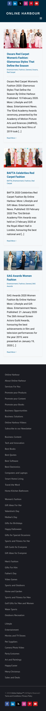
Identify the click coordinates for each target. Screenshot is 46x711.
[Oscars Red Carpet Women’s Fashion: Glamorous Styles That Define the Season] (23, 38)
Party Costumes (12, 653)
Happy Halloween (13, 529)
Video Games (11, 579)
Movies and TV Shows (15, 635)
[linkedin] (13, 704)
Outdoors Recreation (14, 615)
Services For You (12, 386)
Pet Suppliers (11, 641)
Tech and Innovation (14, 443)
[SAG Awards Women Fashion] (23, 260)
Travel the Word (12, 484)
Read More (11, 138)
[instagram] (24, 704)
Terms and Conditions (13, 696)
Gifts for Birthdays (13, 523)
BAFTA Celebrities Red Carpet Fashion (20, 175)
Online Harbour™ (17, 693)
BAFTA (9, 181)
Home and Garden (13, 591)
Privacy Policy (27, 696)
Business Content (13, 436)
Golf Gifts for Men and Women (19, 603)
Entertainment (12, 69)
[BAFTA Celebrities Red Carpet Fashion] (23, 157)
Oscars (35, 69)
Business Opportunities (16, 410)
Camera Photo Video (14, 647)
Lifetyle (8, 623)
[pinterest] (29, 704)
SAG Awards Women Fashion (19, 278)
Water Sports (11, 609)
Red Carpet (11, 72)
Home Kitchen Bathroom (16, 490)
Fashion (22, 69)
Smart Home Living (14, 478)
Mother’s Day (11, 517)
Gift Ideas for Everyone (16, 553)
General (29, 69)
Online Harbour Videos (15, 422)
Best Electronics (12, 466)
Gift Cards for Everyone (16, 547)
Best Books (10, 448)
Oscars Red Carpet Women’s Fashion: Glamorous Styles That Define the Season (20, 60)
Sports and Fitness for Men (18, 597)
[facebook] (7, 704)
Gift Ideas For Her (13, 505)
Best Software (11, 460)
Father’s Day (10, 573)
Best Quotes (10, 454)
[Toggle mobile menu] (41, 18)
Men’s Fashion (11, 561)
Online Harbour (12, 374)
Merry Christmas (12, 671)
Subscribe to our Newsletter (18, 428)
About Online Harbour (15, 380)
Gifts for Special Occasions (17, 535)
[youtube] (35, 704)
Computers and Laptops (16, 472)
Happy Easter (11, 665)
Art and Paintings (13, 659)
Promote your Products (15, 392)
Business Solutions (14, 416)
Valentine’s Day (12, 511)
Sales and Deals (12, 677)
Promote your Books (14, 404)
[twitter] (18, 704)
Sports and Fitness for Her (17, 541)
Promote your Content (15, 398)
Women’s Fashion (13, 499)
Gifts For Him (11, 567)
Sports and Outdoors (15, 585)
